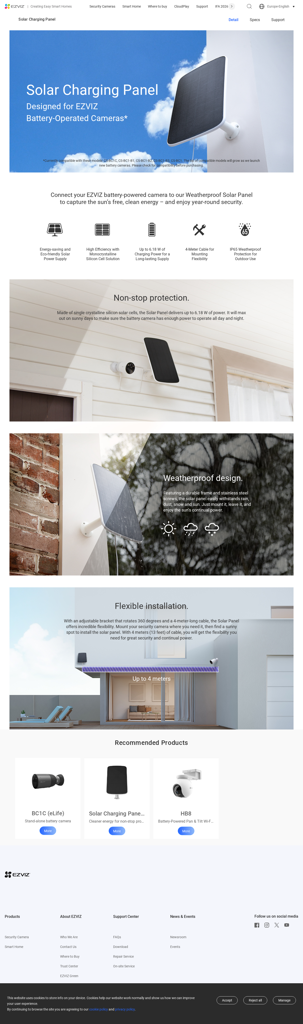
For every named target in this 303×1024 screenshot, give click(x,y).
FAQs (117, 937)
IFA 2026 (221, 6)
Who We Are (69, 937)
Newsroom (178, 937)
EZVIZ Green (69, 976)
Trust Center (69, 966)
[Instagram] (268, 925)
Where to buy (157, 6)
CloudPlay (181, 6)
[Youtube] (287, 925)
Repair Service (123, 956)
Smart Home (131, 6)
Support (202, 6)
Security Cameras (102, 6)
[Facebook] (258, 925)
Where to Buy (70, 956)
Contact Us (68, 947)
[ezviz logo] (15, 6)
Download (120, 947)
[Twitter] (277, 925)
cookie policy (98, 1009)
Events (175, 947)
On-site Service (124, 966)
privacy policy (125, 1009)
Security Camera (17, 937)
